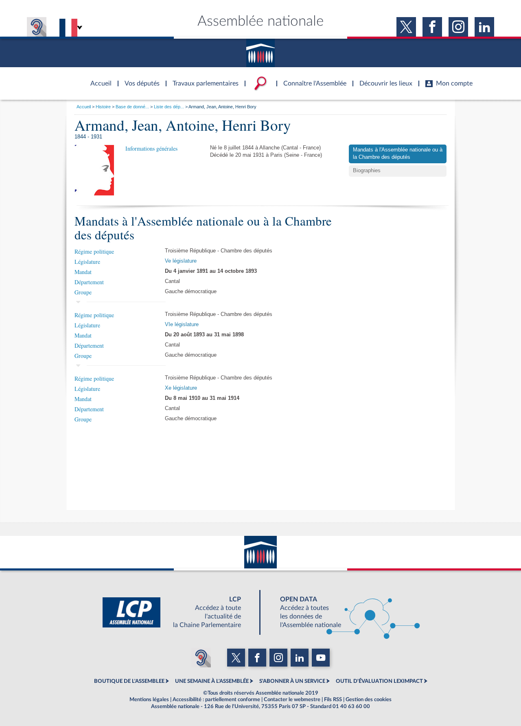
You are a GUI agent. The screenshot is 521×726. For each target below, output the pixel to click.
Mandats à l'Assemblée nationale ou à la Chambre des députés (397, 153)
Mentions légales (149, 699)
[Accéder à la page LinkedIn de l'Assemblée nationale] (484, 27)
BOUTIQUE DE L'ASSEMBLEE (129, 681)
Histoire (103, 106)
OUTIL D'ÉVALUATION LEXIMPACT (379, 681)
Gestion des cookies (369, 699)
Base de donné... (132, 106)
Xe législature (181, 388)
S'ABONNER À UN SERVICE (292, 681)
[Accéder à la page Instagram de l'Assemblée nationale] (458, 27)
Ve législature (181, 261)
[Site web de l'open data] (342, 612)
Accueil (84, 106)
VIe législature (182, 324)
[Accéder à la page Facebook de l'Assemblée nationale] (432, 27)
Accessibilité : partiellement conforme (216, 699)
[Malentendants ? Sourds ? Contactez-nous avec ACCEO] (36, 27)
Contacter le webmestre (292, 699)
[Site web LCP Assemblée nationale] (178, 612)
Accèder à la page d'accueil (98, 79)
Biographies (367, 170)
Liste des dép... (169, 106)
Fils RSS (333, 699)
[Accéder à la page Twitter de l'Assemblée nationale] (406, 27)
